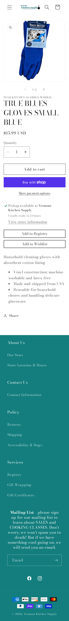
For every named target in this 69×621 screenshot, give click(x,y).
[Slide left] (25, 89)
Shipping (14, 434)
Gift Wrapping (19, 484)
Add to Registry (34, 233)
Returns (14, 424)
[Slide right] (44, 89)
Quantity (10, 143)
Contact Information (24, 394)
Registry (14, 474)
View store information (27, 221)
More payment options (34, 193)
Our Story (15, 354)
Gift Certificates (20, 495)
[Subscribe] (56, 560)
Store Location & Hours (27, 365)
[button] (9, 7)
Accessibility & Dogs (24, 445)
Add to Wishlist (34, 244)
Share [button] (14, 315)
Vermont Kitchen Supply (40, 614)
